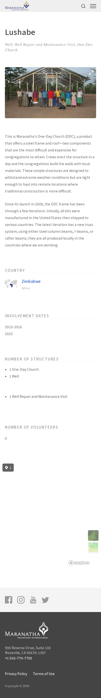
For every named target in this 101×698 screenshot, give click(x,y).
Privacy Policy (16, 673)
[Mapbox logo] (79, 563)
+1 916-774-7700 (18, 658)
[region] (50, 514)
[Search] (83, 6)
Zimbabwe (31, 281)
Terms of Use (44, 673)
